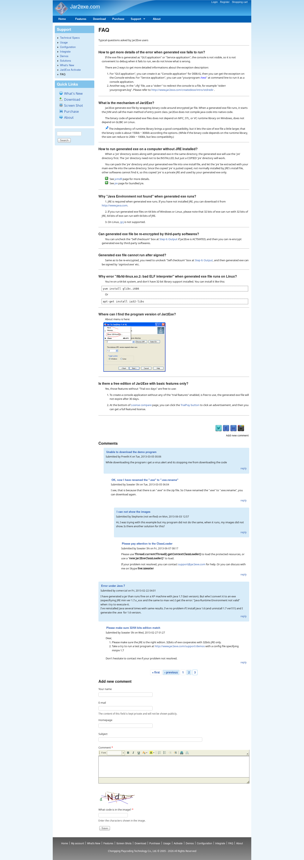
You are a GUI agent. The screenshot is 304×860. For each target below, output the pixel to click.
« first (156, 672)
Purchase (118, 18)
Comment (105, 747)
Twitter (218, 428)
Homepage (105, 720)
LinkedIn (233, 428)
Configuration (68, 47)
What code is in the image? (115, 809)
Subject (103, 734)
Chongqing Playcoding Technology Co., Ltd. (132, 851)
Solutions (65, 60)
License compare (141, 405)
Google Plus (241, 428)
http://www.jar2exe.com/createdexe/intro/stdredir (182, 90)
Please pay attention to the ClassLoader (147, 543)
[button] (116, 753)
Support (134, 20)
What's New (67, 65)
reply (244, 468)
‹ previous (171, 672)
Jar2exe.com (85, 6)
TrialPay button (190, 405)
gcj (122, 222)
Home (62, 18)
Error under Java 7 (113, 586)
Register (225, 2)
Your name (105, 689)
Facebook (226, 428)
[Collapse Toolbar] (247, 753)
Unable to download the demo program (131, 452)
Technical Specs (70, 38)
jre (116, 183)
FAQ (62, 74)
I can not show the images (133, 512)
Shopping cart (240, 2)
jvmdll (118, 179)
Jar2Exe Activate (70, 70)
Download (99, 18)
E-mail (102, 702)
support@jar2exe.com (191, 564)
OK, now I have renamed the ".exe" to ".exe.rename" (144, 480)
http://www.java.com (114, 205)
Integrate (65, 51)
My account (77, 843)
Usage (64, 42)
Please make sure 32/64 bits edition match (133, 628)
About (156, 18)
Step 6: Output (168, 239)
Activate (178, 843)
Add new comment (237, 435)
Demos (64, 56)
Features (80, 18)
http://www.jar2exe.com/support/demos (180, 646)
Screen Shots (124, 843)
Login (214, 2)
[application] (173, 766)
